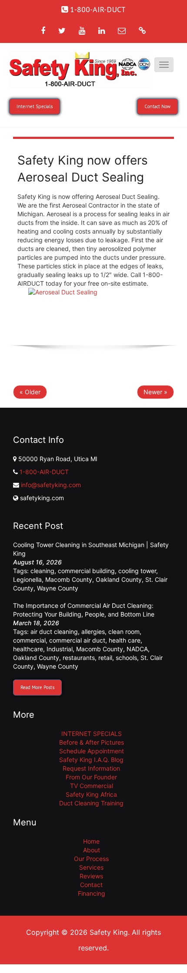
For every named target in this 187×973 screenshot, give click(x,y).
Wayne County (57, 588)
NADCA (137, 649)
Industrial (60, 649)
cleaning (42, 570)
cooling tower (137, 570)
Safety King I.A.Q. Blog (91, 759)
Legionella (27, 579)
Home (91, 841)
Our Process (91, 858)
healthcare (28, 649)
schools (126, 657)
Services (91, 867)
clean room (124, 631)
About (91, 850)
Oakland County (119, 579)
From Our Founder (91, 777)
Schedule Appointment (91, 751)
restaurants (79, 657)
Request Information (91, 768)
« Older (30, 392)
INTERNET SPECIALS (91, 733)
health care (124, 640)
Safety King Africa (91, 794)
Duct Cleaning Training (91, 803)
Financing (91, 893)
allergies (93, 631)
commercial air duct (77, 640)
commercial (29, 640)
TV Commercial (91, 785)
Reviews (91, 876)
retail (105, 657)
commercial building (86, 570)
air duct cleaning (54, 631)
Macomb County (68, 579)
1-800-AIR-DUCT (44, 471)
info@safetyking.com (51, 484)
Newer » (155, 392)
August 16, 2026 (37, 562)
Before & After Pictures (91, 742)
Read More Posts (37, 687)
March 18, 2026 (36, 623)
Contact (91, 884)
